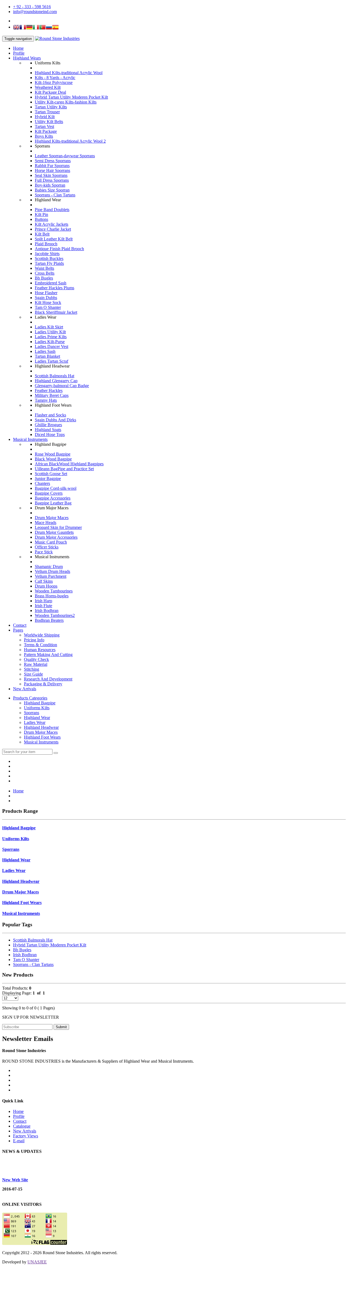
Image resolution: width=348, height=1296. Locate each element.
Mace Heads (45, 522)
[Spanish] (55, 28)
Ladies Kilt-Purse (50, 341)
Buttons (41, 219)
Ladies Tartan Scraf (51, 361)
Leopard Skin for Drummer (58, 527)
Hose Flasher (46, 292)
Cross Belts (44, 273)
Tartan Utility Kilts (51, 107)
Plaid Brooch (46, 243)
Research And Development (48, 679)
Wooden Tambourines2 (55, 615)
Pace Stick (44, 552)
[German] (29, 28)
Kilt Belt (42, 234)
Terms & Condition (40, 644)
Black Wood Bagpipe (53, 459)
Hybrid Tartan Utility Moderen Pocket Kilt (71, 97)
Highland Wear (37, 717)
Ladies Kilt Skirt (49, 327)
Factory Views (25, 1136)
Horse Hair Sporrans (52, 170)
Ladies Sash (45, 351)
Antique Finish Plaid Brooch (59, 248)
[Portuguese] (42, 28)
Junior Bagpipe (48, 478)
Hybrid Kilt (45, 116)
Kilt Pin (41, 214)
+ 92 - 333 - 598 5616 (32, 6)
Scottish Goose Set (51, 473)
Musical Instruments (30, 439)
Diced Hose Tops (50, 434)
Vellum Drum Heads (52, 571)
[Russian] (49, 28)
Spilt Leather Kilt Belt (54, 239)
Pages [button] (18, 630)
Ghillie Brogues (48, 424)
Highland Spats (48, 429)
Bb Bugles (44, 278)
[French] (23, 28)
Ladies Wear (34, 722)
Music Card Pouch (51, 542)
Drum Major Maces (52, 517)
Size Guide (33, 674)
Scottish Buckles (49, 258)
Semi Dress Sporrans (53, 160)
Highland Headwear (41, 727)
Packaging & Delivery (43, 684)
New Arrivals (24, 688)
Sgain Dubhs (46, 297)
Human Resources (39, 649)
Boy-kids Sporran (50, 185)
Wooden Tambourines (54, 591)
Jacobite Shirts (47, 253)
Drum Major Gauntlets (54, 532)
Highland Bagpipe (39, 703)
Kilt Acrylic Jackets (51, 224)
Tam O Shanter (48, 307)
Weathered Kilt (48, 87)
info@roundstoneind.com (35, 11)
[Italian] (36, 28)
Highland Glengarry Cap (56, 380)
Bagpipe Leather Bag (53, 503)
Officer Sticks (46, 547)
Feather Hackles (49, 390)
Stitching (31, 669)
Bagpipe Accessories (52, 498)
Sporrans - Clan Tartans (55, 195)
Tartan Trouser (47, 111)
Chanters (42, 483)
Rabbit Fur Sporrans (52, 165)
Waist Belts (44, 268)
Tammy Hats (46, 400)
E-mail (18, 1140)
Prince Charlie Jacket (53, 229)
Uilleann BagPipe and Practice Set (64, 468)
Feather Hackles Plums (54, 287)
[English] (16, 28)
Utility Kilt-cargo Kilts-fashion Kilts (66, 102)
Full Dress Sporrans (52, 180)
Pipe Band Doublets (52, 209)
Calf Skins (44, 581)
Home (18, 48)
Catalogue (21, 1126)
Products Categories (30, 698)
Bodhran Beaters (49, 620)
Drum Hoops (46, 586)
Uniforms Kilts (36, 707)
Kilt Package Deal (50, 92)
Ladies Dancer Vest (51, 346)
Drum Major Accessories (56, 537)
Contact (19, 625)
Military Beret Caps (52, 395)
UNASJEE (37, 1262)
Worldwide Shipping (42, 635)
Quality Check (36, 659)
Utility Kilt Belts (49, 121)
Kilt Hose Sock (48, 302)
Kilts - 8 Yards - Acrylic (55, 77)
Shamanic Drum (49, 566)
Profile (18, 53)
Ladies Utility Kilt (50, 332)
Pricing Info (34, 640)
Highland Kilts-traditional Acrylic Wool (68, 72)
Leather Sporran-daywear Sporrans (65, 155)
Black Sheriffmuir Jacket (56, 312)
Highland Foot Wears (42, 737)
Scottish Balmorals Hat (54, 376)
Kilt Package (46, 131)
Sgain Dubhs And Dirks (55, 420)
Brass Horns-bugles (52, 596)
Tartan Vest (44, 126)
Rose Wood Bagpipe (52, 454)
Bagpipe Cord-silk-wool (55, 488)
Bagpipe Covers (49, 493)
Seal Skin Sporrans (51, 175)
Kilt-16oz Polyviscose (54, 82)
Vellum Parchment (50, 576)
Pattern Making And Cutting (48, 654)
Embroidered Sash (50, 283)
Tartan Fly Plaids (49, 263)
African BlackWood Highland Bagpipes (69, 464)
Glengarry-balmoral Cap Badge (62, 385)
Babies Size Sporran (52, 190)
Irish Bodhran (46, 610)
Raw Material (35, 664)
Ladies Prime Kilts (51, 336)
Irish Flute (43, 605)
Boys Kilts (44, 136)
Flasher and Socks (50, 415)
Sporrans (31, 712)
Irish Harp (43, 600)
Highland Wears (27, 58)
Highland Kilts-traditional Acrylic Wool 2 (70, 141)
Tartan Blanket (47, 356)
